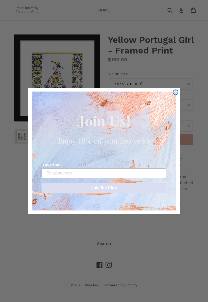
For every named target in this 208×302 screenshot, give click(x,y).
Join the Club (104, 188)
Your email (52, 164)
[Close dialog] (175, 92)
